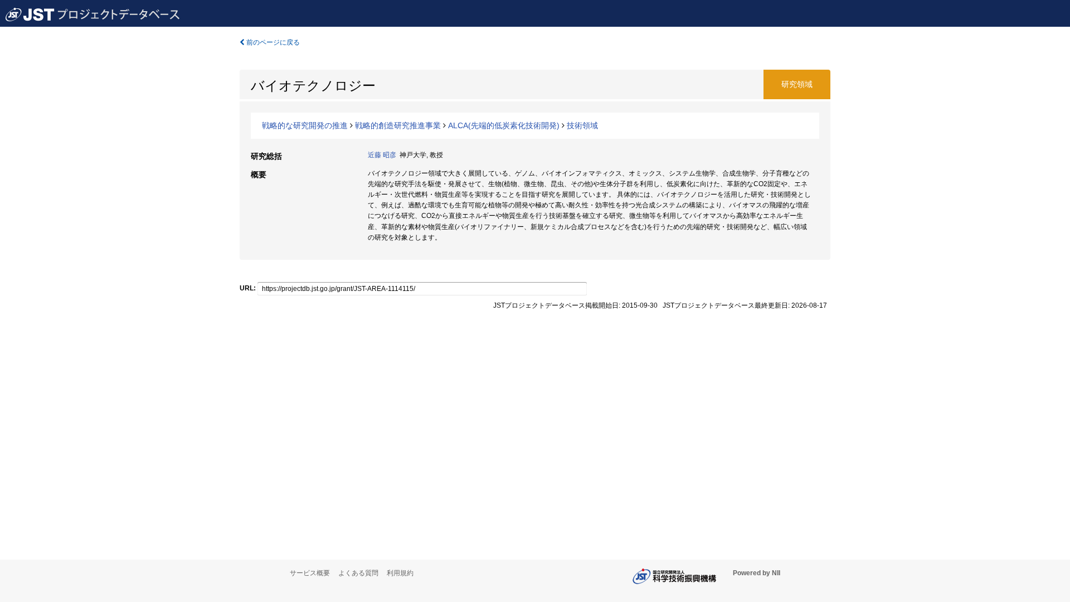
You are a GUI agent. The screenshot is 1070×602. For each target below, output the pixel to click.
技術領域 (582, 125)
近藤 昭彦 (382, 155)
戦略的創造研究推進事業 (398, 125)
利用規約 (400, 573)
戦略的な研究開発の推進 (305, 125)
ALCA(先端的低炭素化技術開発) (504, 125)
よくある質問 (358, 573)
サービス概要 (310, 573)
